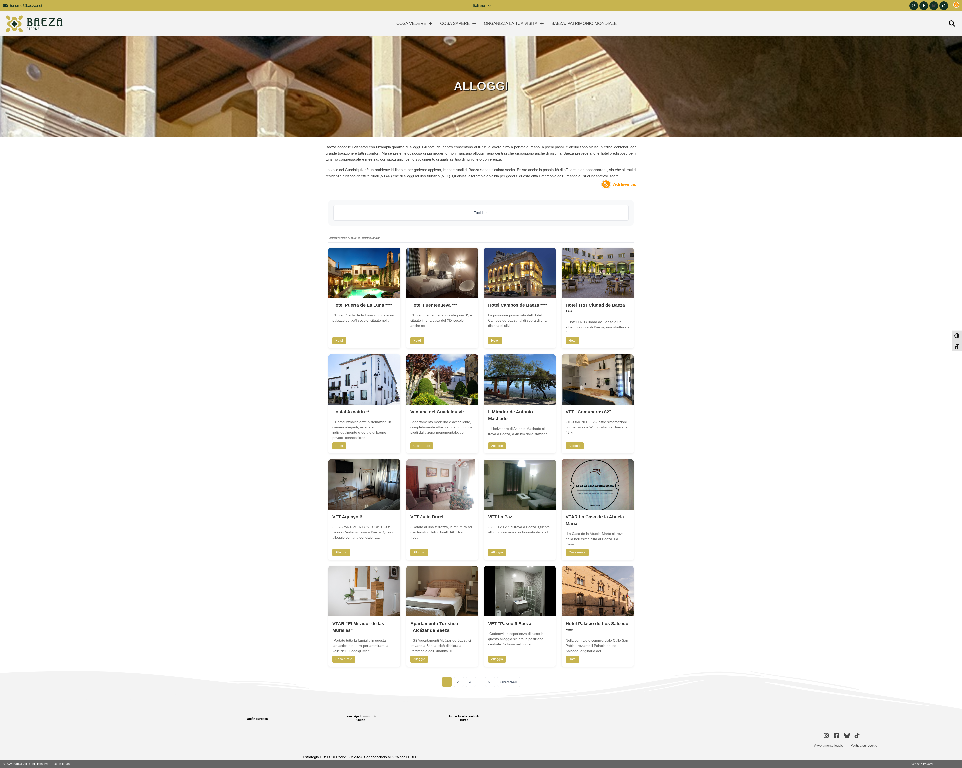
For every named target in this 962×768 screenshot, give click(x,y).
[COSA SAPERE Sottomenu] (474, 24)
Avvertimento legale (828, 745)
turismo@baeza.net (26, 6)
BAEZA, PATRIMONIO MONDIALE (584, 23)
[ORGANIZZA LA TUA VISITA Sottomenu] (542, 24)
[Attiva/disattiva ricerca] (951, 24)
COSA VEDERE (411, 23)
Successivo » (508, 681)
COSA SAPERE (455, 23)
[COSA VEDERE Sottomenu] (431, 24)
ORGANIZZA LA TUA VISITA (510, 23)
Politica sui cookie (864, 745)
